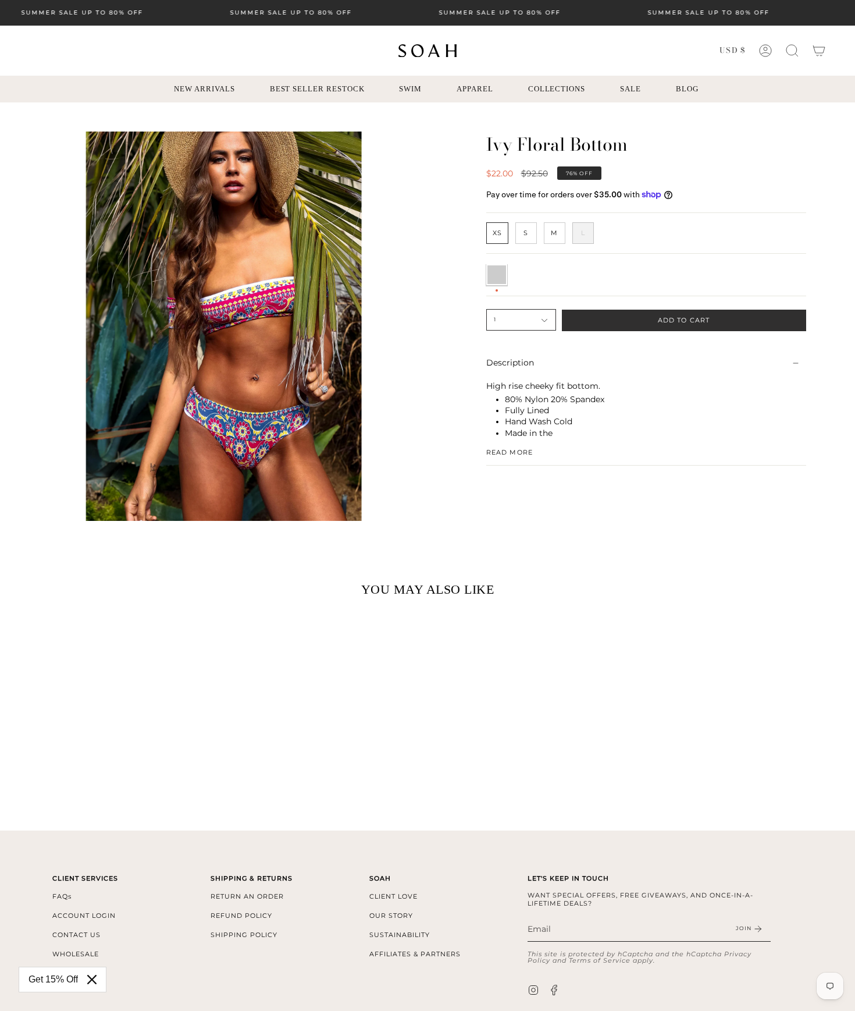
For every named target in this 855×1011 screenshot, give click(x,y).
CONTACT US (76, 935)
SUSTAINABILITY (399, 935)
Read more (509, 452)
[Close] (92, 979)
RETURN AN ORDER (247, 896)
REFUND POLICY (241, 915)
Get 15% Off (53, 979)
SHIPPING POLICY (244, 935)
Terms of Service (599, 960)
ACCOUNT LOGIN (84, 915)
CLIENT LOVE (393, 896)
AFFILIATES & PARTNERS (415, 954)
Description (510, 363)
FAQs (62, 896)
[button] (792, 51)
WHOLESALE (75, 954)
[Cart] (819, 51)
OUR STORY (391, 915)
